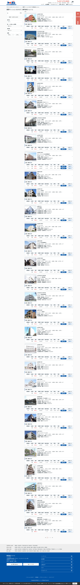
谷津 (42, 195)
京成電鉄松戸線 (40, 90)
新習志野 (42, 72)
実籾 (42, 401)
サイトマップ (51, 577)
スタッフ (42, 561)
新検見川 (42, 35)
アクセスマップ (54, 4)
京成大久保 (44, 124)
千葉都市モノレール (55, 549)
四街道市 (39, 48)
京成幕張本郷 (45, 123)
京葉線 (39, 72)
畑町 (43, 31)
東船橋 (42, 194)
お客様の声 (43, 564)
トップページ (43, 556)
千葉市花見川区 (40, 31)
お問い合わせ (62, 4)
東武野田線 (48, 549)
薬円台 (41, 431)
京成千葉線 (40, 123)
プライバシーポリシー (44, 577)
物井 (42, 53)
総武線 (39, 18)
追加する (70, 45)
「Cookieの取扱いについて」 (59, 583)
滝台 (41, 206)
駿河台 (41, 483)
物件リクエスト (69, 4)
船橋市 (39, 100)
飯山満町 (39, 547)
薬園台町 (35, 547)
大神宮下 (43, 419)
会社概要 (47, 4)
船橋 (42, 386)
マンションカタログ (30, 577)
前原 (45, 177)
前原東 (41, 517)
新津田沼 (45, 90)
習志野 (45, 211)
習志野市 (39, 14)
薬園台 (45, 210)
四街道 (43, 54)
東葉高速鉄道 (40, 549)
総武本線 (39, 53)
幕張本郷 (42, 122)
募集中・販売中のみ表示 (13, 17)
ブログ (42, 567)
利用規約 (36, 577)
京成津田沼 (44, 19)
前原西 (41, 100)
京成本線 (39, 19)
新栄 (41, 396)
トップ (42, 4)
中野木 (41, 448)
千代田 (42, 48)
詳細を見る (63, 45)
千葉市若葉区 (35, 545)
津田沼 (42, 14)
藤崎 (32, 547)
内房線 (60, 549)
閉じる (75, 583)
